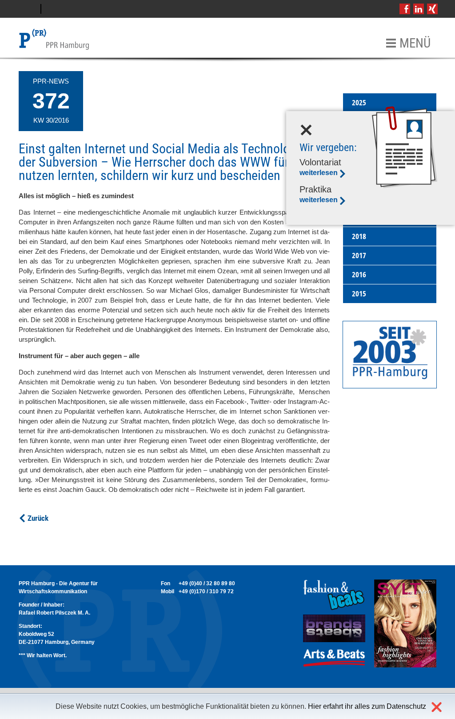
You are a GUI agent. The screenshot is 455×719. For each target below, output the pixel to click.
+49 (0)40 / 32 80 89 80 (207, 583)
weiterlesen (318, 172)
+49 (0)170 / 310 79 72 (206, 591)
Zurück (38, 518)
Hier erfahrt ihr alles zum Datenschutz (367, 706)
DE (29, 9)
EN (52, 9)
